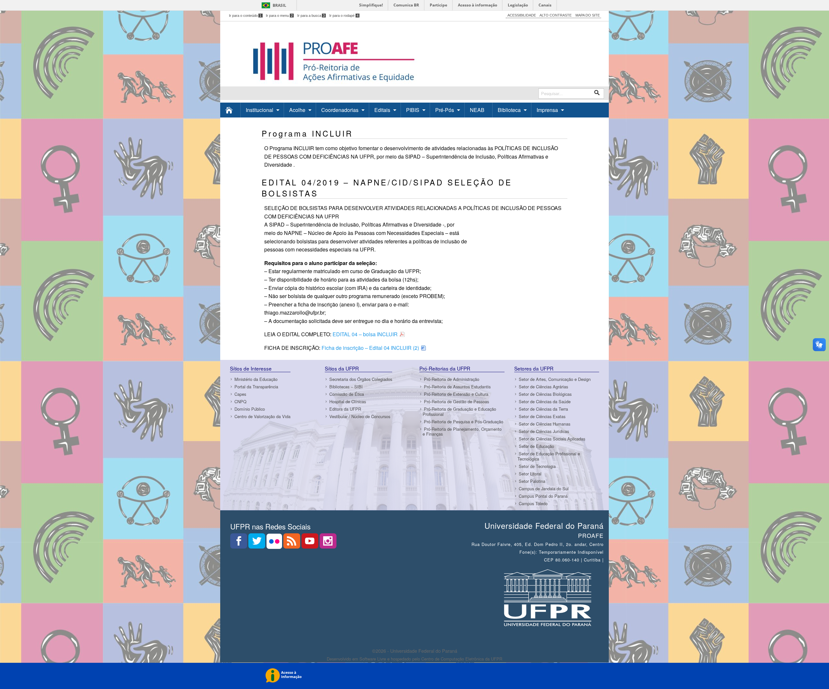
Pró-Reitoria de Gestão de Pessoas (456, 401)
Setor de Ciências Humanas (544, 424)
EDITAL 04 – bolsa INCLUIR (365, 334)
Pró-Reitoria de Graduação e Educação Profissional (459, 411)
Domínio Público (249, 409)
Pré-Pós (444, 110)
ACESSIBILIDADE (521, 15)
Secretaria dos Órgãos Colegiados (360, 379)
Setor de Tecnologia (537, 466)
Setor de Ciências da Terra (543, 409)
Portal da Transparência (256, 386)
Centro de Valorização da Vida (262, 416)
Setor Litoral (530, 474)
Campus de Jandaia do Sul (544, 488)
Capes (240, 394)
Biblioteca (509, 110)
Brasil (279, 5)
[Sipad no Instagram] (328, 543)
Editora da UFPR (345, 409)
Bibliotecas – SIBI (346, 386)
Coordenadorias (339, 110)
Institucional (259, 110)
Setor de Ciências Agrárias (543, 386)
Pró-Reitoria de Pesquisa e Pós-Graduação (463, 421)
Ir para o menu (279, 15)
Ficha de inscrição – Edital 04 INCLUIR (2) (370, 347)
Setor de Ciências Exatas (542, 416)
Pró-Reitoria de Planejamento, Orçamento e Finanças (462, 431)
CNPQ (240, 401)
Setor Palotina (532, 481)
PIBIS (412, 110)
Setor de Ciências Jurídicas (544, 431)
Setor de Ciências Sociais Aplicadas (552, 439)
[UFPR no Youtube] (310, 543)
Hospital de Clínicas (347, 401)
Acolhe (297, 110)
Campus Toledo (533, 503)
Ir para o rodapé (343, 15)
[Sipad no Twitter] (257, 543)
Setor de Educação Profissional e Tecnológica (548, 455)
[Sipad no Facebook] (239, 543)
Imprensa (547, 110)
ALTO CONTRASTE (555, 15)
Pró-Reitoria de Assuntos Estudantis (457, 386)
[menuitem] (230, 110)
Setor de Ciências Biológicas (545, 394)
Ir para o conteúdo (245, 15)
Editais (382, 110)
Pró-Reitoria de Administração (451, 379)
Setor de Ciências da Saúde (545, 401)
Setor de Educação (536, 446)
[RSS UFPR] (292, 543)
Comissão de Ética (346, 394)
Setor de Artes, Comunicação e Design (555, 379)
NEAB (477, 110)
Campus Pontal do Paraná (543, 496)
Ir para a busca (311, 15)
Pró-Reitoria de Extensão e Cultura (456, 394)
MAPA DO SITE (587, 15)
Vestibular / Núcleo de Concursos (359, 416)
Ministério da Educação (256, 379)
